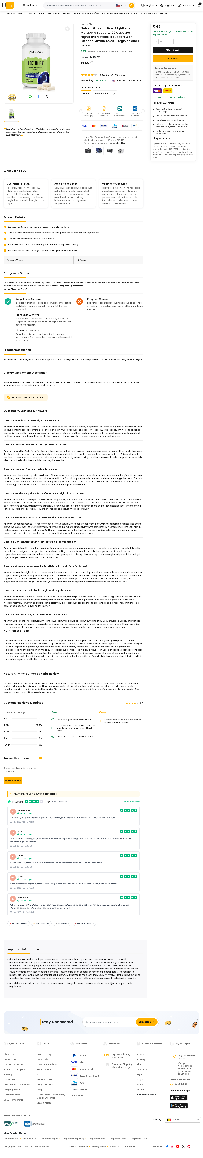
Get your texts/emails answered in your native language (185, 1068)
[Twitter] (183, 1146)
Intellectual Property (15, 1069)
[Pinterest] (188, 1146)
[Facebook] (167, 1146)
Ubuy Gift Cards (45, 1084)
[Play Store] (179, 1106)
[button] (149, 5)
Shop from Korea (96, 1138)
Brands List (43, 1059)
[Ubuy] (8, 5)
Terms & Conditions (78, 1146)
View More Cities (145, 1094)
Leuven (140, 1089)
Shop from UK (29, 1138)
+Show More (77, 1095)
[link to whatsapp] (30, 97)
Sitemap (8, 1074)
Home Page (9, 13)
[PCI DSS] (11, 1123)
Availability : (87, 80)
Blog (39, 1089)
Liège (139, 1074)
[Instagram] (172, 1146)
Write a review (13, 780)
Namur (140, 1084)
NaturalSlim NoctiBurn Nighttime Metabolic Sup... (145, 13)
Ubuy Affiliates (45, 1102)
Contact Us (10, 1059)
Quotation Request (14, 1064)
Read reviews (130, 801)
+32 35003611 (180, 1084)
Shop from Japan (49, 1138)
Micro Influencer (12, 1094)
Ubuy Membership (13, 1099)
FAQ (39, 1074)
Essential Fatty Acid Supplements (78, 13)
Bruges (140, 1079)
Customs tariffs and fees (17, 1084)
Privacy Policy (99, 1146)
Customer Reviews (47, 1064)
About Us (9, 1054)
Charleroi (141, 1069)
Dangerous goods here (71, 285)
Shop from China (118, 1138)
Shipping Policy (12, 1089)
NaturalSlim (87, 24)
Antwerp (141, 1059)
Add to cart (173, 49)
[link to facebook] (39, 97)
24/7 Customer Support (186, 1057)
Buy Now (121, 143)
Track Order (10, 1079)
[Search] (131, 5)
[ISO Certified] (33, 1123)
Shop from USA (11, 1138)
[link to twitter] (47, 97)
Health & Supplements (49, 13)
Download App (45, 1054)
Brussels (140, 1054)
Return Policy (44, 1069)
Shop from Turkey (139, 1138)
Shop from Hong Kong (73, 1138)
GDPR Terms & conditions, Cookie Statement (51, 1096)
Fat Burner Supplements (108, 13)
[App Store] (179, 1098)
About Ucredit (44, 1079)
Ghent (139, 1064)
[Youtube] (178, 1146)
